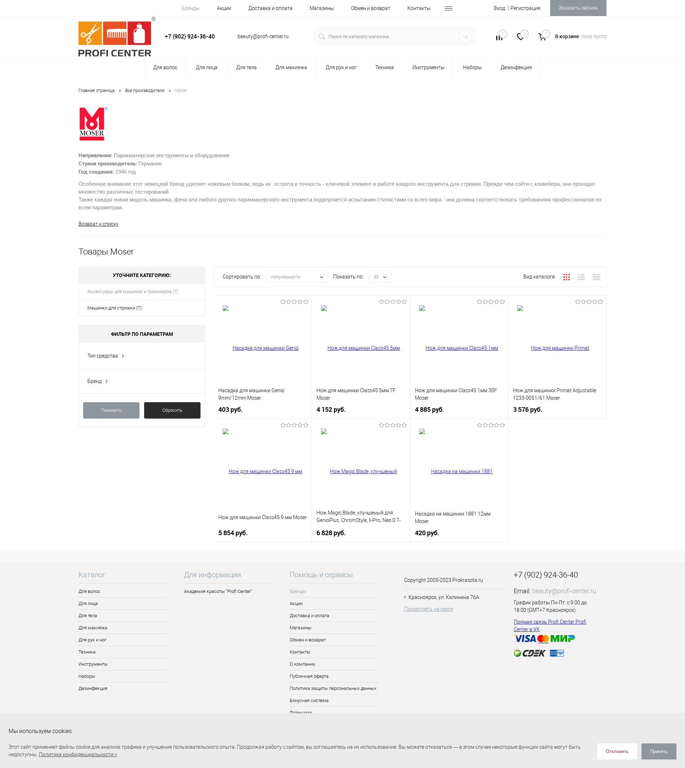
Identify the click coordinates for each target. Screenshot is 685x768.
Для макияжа (92, 627)
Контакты (419, 8)
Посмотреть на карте (428, 609)
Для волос (89, 591)
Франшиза (301, 712)
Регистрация (526, 8)
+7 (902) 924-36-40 (190, 36)
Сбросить (172, 410)
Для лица (88, 603)
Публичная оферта (309, 676)
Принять (659, 751)
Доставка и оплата (270, 8)
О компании (302, 664)
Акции (224, 8)
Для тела (87, 615)
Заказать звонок (578, 8)
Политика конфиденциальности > (78, 754)
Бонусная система (309, 700)
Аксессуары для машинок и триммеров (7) (132, 291)
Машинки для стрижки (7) (114, 308)
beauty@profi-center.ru (564, 591)
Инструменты (93, 664)
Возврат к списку (98, 224)
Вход (499, 8)
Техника (87, 652)
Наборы (86, 676)
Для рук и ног (92, 639)
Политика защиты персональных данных (333, 688)
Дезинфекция (92, 688)
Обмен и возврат (370, 8)
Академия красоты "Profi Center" (218, 591)
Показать (111, 410)
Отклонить (617, 751)
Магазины (322, 8)
